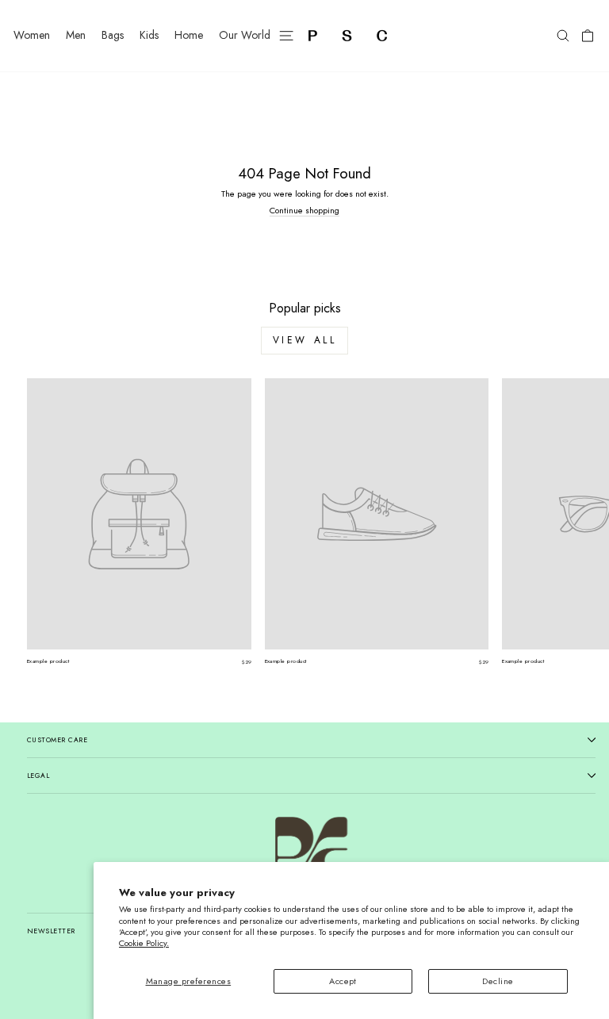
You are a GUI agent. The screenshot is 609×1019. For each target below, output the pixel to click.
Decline (497, 981)
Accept (343, 981)
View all (305, 340)
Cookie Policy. (144, 943)
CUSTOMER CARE (57, 740)
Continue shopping (304, 210)
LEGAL (38, 775)
